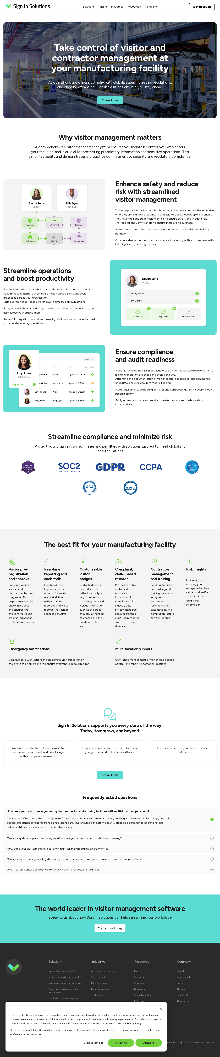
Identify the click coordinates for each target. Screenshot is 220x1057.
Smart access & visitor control (65, 977)
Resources (134, 6)
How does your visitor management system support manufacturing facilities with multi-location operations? (88, 819)
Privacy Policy (134, 1023)
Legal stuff (183, 995)
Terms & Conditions (193, 1042)
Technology (97, 995)
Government (98, 977)
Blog (136, 971)
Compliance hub (143, 995)
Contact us (183, 1001)
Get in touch (202, 7)
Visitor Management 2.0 (61, 971)
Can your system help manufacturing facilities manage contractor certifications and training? (87, 840)
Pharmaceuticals (100, 989)
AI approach (184, 977)
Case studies (141, 977)
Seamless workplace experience (65, 983)
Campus (139, 983)
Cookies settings (93, 1042)
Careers (181, 989)
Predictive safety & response (63, 998)
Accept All (121, 1042)
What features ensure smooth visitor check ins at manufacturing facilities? (88, 871)
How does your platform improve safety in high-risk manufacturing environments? (88, 850)
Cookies (210, 1042)
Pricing (103, 6)
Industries (117, 6)
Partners (181, 983)
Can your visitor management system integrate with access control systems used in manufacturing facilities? (83, 860)
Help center (140, 1001)
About (180, 971)
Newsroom (140, 989)
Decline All (148, 1042)
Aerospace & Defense (102, 971)
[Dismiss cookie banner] (161, 1008)
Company (151, 6)
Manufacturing (99, 983)
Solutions (89, 6)
